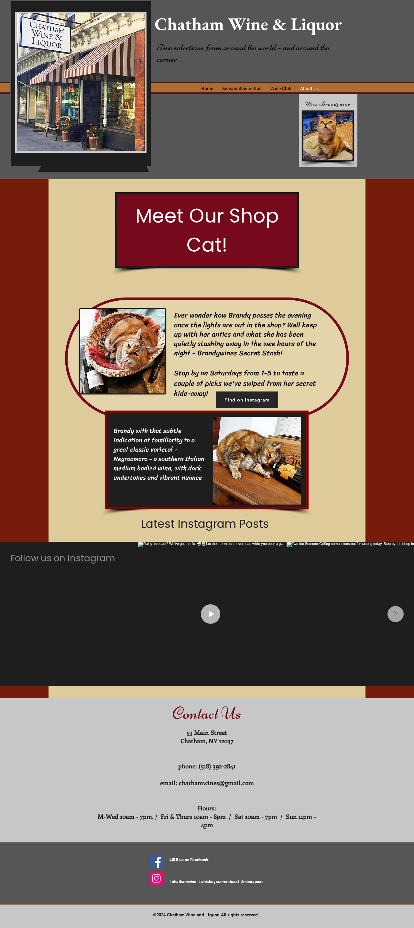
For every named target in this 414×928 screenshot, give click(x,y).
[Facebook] (156, 861)
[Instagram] (156, 878)
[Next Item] (395, 614)
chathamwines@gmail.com (216, 783)
